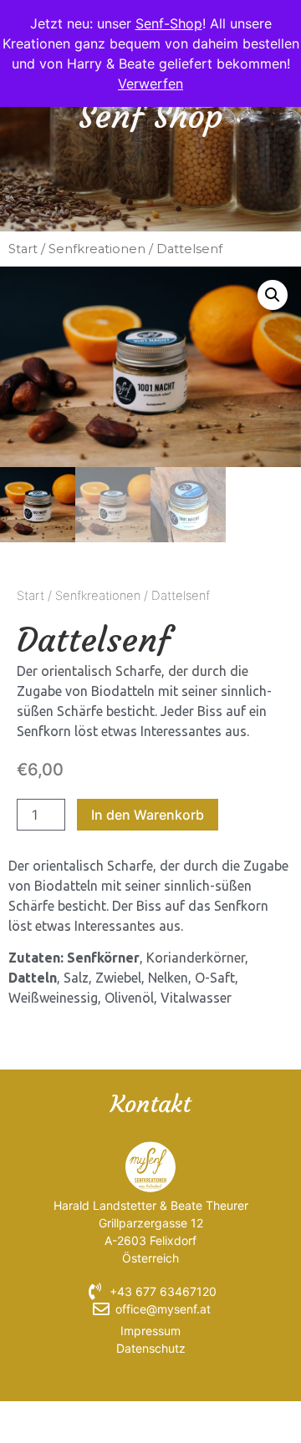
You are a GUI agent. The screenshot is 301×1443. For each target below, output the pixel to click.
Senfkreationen (96, 249)
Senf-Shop (168, 23)
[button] (273, 295)
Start (23, 249)
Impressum (150, 1331)
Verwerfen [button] (150, 83)
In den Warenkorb (147, 814)
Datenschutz (151, 1348)
